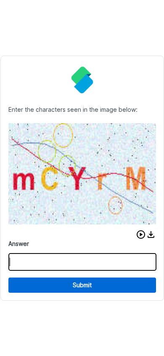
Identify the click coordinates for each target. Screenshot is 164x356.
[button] (141, 234)
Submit (82, 285)
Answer (18, 243)
